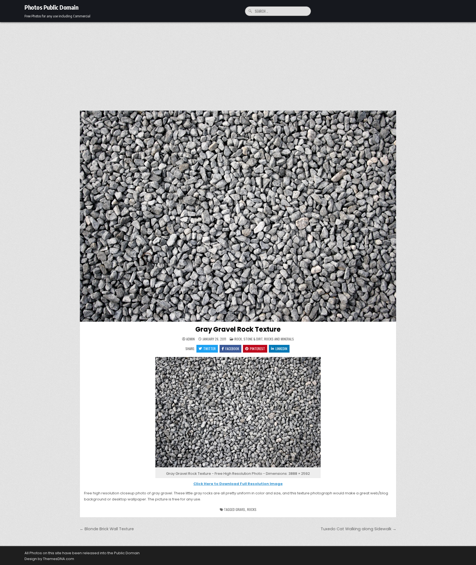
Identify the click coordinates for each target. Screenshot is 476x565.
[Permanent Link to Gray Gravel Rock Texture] (238, 216)
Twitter (209, 348)
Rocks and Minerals (279, 339)
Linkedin (281, 348)
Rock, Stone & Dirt (248, 339)
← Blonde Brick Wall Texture (107, 529)
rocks (251, 509)
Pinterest (257, 348)
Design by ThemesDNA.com (49, 558)
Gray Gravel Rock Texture (237, 329)
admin (190, 339)
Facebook (232, 348)
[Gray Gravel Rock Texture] (238, 467)
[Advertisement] (238, 63)
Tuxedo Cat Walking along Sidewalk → (358, 529)
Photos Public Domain (51, 7)
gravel (240, 509)
